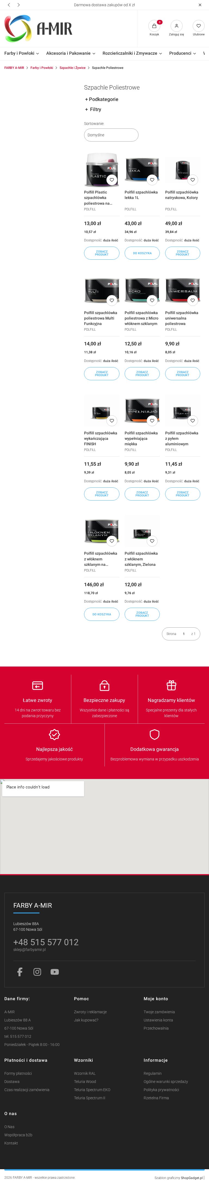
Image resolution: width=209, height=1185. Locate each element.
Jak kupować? (86, 1020)
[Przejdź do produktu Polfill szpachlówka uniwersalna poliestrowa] (182, 290)
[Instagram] (37, 971)
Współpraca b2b (18, 1135)
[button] (200, 5)
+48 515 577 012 (46, 942)
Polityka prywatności (161, 1090)
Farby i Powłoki (41, 68)
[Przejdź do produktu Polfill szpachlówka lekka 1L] (142, 170)
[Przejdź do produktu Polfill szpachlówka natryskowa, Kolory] (182, 170)
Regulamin (153, 1073)
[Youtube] (54, 971)
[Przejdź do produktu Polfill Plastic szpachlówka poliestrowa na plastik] (101, 170)
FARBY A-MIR (14, 68)
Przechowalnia (156, 1028)
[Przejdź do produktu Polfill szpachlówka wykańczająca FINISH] (101, 410)
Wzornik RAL (85, 1073)
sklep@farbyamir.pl (29, 949)
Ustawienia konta (158, 1020)
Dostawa (12, 1081)
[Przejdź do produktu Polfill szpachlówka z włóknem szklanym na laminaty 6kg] (101, 531)
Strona (171, 634)
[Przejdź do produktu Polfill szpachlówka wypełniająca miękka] (142, 410)
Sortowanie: (94, 123)
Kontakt (11, 1143)
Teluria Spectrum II (89, 1098)
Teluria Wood (85, 1081)
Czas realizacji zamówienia (27, 1090)
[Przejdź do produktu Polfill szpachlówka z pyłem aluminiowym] (182, 410)
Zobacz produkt (102, 253)
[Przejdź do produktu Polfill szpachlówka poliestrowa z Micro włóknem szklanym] (142, 290)
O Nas (9, 1127)
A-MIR (9, 1012)
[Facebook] (19, 971)
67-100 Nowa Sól (18, 1028)
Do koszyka (142, 253)
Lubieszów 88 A (17, 1020)
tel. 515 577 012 (17, 1036)
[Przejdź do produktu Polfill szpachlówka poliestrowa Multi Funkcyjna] (101, 290)
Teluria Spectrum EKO (92, 1090)
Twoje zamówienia (159, 1012)
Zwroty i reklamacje (90, 1012)
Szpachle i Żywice (72, 68)
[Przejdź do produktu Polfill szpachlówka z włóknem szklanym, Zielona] (142, 531)
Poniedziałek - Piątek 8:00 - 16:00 (32, 1044)
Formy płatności (18, 1073)
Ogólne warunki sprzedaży (166, 1081)
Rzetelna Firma (156, 1098)
